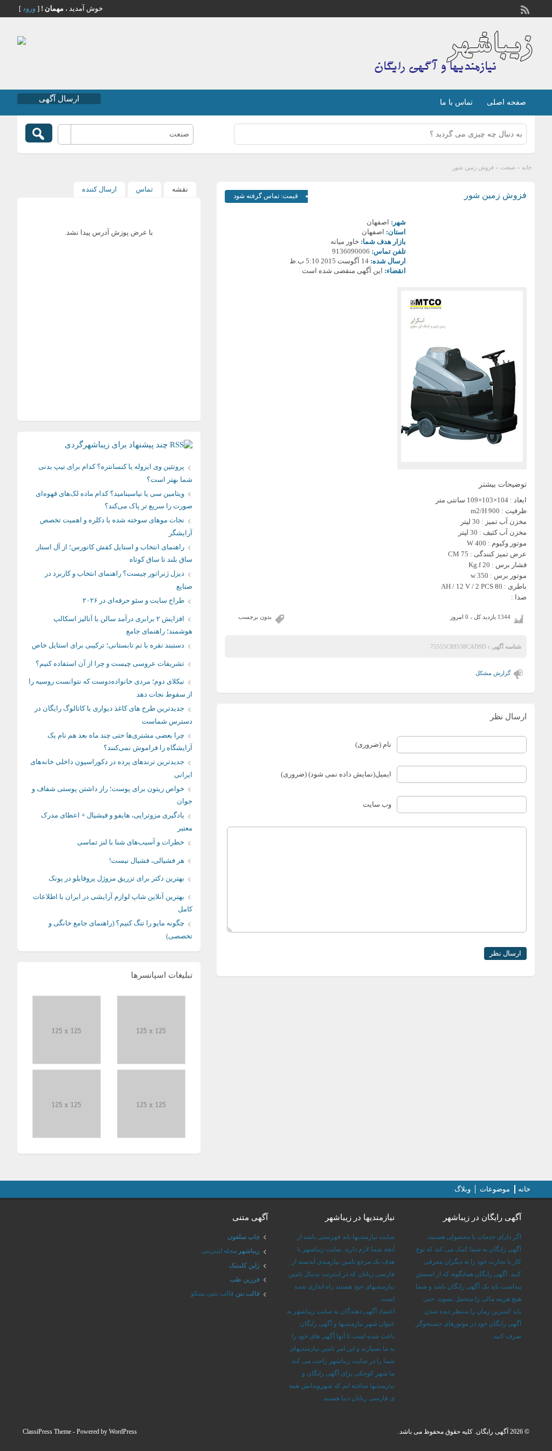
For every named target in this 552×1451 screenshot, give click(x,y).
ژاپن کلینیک (244, 1265)
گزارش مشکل (492, 673)
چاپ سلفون (243, 1237)
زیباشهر (249, 1251)
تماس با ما (456, 102)
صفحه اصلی (506, 102)
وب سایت (377, 804)
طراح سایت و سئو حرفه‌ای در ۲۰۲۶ (133, 600)
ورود (29, 8)
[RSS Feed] (526, 8)
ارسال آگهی (59, 98)
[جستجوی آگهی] (38, 133)
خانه (527, 167)
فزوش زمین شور (495, 195)
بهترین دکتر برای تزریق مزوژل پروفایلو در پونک (116, 878)
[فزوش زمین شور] (462, 376)
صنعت (507, 167)
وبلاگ (462, 1189)
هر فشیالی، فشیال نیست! (146, 860)
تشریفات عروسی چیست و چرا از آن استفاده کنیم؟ (110, 663)
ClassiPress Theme (47, 1431)
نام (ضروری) (373, 744)
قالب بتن (248, 1293)
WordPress (123, 1431)
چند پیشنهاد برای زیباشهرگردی (116, 444)
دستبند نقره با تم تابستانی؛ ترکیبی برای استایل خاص (108, 645)
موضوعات (495, 1189)
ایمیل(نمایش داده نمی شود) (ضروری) (336, 774)
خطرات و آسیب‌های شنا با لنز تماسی (130, 842)
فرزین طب (245, 1279)
